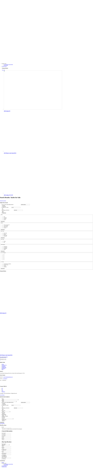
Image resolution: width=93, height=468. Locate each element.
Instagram (3, 391)
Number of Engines (5, 416)
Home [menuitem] (3, 462)
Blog (2, 369)
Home (3, 364)
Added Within (4, 419)
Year (3, 451)
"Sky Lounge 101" (7, 224)
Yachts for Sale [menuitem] (4, 465)
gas (4, 242)
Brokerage (3, 368)
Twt (2, 390)
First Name (4, 433)
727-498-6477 (5, 378)
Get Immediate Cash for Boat (8, 64)
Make (3, 398)
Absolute (5, 217)
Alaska (5, 265)
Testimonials (4, 366)
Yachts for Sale (4, 66)
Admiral (5, 218)
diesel (5, 241)
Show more (2, 221)
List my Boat (6, 65)
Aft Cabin (5, 233)
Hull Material (4, 414)
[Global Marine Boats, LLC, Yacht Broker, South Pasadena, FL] (3, 383)
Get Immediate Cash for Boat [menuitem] (8, 464)
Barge (5, 234)
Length (4, 207)
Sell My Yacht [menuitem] (4, 463)
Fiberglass (5, 248)
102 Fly (5, 227)
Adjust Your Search (3, 200)
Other (5, 249)
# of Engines (4, 455)
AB (4, 216)
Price (4, 204)
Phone (3, 438)
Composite (5, 247)
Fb (2, 388)
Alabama (5, 266)
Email (3, 436)
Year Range (4, 210)
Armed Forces (6, 264)
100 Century (6, 226)
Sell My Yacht (4, 367)
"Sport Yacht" (6, 225)
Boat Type (3, 410)
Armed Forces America (7, 263)
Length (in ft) (4, 449)
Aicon (5, 219)
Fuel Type (3, 412)
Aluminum (5, 246)
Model (3, 400)
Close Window (2, 423)
